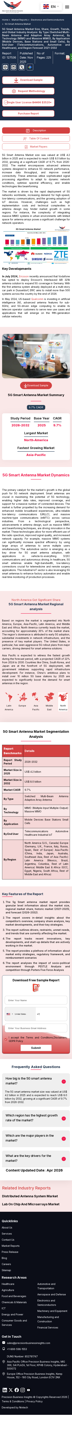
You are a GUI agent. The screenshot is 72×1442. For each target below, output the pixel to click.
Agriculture (8, 1290)
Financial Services (47, 1327)
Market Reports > (21, 19)
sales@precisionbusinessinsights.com (28, 1343)
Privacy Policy (34, 1401)
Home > (6, 19)
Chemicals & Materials (14, 1302)
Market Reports (11, 1245)
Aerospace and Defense (51, 1294)
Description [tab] (39, 130)
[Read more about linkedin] (4, 1390)
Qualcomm (37, 298)
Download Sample (31, 79)
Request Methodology (31, 91)
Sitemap (6, 1270)
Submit (36, 1048)
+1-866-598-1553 (17, 1349)
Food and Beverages (14, 1296)
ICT (4, 1308)
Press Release (10, 1251)
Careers (6, 1264)
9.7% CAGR (36, 407)
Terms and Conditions (39, 1037)
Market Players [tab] (38, 146)
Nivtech (23, 1407)
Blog (4, 1258)
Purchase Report (28, 113)
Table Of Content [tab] (39, 138)
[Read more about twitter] (10, 1390)
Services (7, 1233)
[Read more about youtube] (28, 1390)
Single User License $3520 (28, 102)
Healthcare (8, 1283)
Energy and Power (12, 1314)
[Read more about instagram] (22, 1390)
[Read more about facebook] (16, 1390)
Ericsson (24, 276)
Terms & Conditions (13, 1401)
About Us (7, 1227)
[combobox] (20, 1014)
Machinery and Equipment (52, 1310)
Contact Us (8, 1239)
